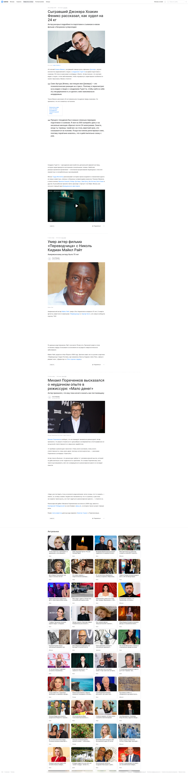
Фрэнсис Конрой (64, 181)
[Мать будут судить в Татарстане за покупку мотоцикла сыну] (82, 594)
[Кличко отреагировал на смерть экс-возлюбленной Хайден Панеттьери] (129, 758)
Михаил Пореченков (54, 439)
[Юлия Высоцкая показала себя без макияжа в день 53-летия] (106, 735)
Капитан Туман (82, 513)
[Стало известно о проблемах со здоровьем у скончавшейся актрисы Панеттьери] (59, 547)
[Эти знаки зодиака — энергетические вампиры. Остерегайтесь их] (82, 570)
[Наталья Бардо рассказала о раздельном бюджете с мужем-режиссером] (59, 711)
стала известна (57, 513)
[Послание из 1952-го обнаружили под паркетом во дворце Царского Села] (129, 688)
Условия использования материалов (169, 771)
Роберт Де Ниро (75, 181)
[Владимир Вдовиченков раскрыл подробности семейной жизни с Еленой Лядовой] (106, 547)
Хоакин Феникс (60, 69)
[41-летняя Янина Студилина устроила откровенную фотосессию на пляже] (59, 664)
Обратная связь (182, 771)
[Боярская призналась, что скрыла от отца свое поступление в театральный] (82, 664)
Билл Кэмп (100, 181)
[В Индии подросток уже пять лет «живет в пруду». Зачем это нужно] (82, 758)
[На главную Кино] (5, 2)
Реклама (12, 771)
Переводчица (74, 314)
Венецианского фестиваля (71, 186)
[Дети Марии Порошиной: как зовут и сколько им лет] (59, 570)
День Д (78, 506)
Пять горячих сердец (74, 359)
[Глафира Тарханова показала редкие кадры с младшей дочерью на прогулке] (59, 617)
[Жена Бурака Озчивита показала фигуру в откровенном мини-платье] (129, 617)
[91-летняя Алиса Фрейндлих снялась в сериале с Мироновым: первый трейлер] (106, 570)
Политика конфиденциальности (153, 771)
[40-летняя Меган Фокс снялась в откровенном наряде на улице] (129, 641)
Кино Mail (63, 237)
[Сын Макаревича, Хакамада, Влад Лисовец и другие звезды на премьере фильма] (129, 711)
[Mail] (2, 2)
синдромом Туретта (78, 72)
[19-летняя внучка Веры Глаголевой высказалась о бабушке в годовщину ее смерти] (82, 711)
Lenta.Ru (65, 7)
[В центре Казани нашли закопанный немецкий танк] (59, 641)
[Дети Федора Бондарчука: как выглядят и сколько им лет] (82, 641)
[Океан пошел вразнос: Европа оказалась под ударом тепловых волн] (82, 688)
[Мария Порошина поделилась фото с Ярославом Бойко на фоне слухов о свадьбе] (59, 594)
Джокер (92, 69)
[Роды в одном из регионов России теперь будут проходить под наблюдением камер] (129, 735)
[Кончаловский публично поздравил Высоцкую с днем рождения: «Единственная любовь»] (106, 758)
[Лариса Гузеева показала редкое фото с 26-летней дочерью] (129, 570)
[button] (76, 284)
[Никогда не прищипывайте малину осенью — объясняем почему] (82, 735)
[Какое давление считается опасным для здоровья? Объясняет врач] (106, 641)
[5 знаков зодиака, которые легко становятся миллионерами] (106, 711)
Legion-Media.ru (56, 65)
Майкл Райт (65, 311)
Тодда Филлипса (58, 176)
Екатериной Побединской (56, 506)
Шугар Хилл (86, 314)
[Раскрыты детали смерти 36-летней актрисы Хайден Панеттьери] (59, 758)
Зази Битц (84, 181)
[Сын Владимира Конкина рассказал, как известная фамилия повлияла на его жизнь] (106, 688)
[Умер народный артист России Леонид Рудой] (82, 547)
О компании (6, 771)
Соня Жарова (56, 258)
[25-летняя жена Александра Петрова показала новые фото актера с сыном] (59, 735)
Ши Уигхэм (92, 181)
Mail (2, 771)
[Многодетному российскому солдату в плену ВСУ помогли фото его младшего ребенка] (129, 547)
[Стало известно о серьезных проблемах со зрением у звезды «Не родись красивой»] (59, 688)
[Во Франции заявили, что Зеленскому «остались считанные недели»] (129, 594)
